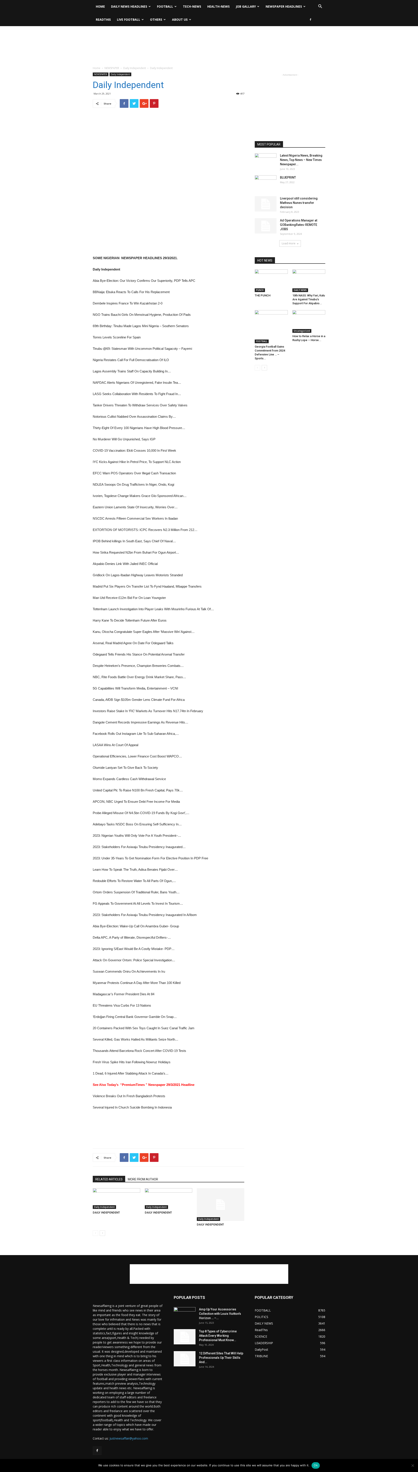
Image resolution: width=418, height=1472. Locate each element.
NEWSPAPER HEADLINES (284, 6)
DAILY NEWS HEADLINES (129, 6)
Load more (288, 243)
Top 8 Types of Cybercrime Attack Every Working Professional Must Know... (218, 1336)
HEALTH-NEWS (218, 6)
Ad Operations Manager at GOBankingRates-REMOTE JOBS (298, 225)
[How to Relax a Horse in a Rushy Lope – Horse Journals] (308, 321)
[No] (412, 1465)
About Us (180, 19)
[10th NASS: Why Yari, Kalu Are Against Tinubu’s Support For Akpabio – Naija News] (308, 280)
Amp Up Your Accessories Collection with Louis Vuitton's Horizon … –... (220, 1314)
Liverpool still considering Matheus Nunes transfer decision (299, 203)
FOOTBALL (165, 6)
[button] (320, 7)
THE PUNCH (262, 295)
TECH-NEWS (192, 6)
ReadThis (103, 19)
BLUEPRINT (288, 177)
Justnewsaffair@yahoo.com (129, 1438)
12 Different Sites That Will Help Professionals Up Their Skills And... (221, 1358)
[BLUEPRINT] (265, 183)
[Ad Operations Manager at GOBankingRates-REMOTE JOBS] (265, 225)
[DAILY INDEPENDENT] (116, 1198)
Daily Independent (134, 68)
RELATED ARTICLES (109, 1179)
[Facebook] (310, 19)
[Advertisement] (209, 41)
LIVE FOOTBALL (128, 19)
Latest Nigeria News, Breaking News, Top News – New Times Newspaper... (301, 160)
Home (100, 6)
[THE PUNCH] (271, 280)
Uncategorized (302, 330)
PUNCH (260, 290)
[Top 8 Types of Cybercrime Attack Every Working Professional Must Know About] (185, 1336)
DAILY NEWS (300, 290)
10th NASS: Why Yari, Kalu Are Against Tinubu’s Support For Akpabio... (308, 299)
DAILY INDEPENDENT (106, 1212)
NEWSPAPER (111, 68)
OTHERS (156, 19)
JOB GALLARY (246, 6)
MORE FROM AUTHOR (143, 1179)
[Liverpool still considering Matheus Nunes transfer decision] (265, 203)
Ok (316, 1465)
